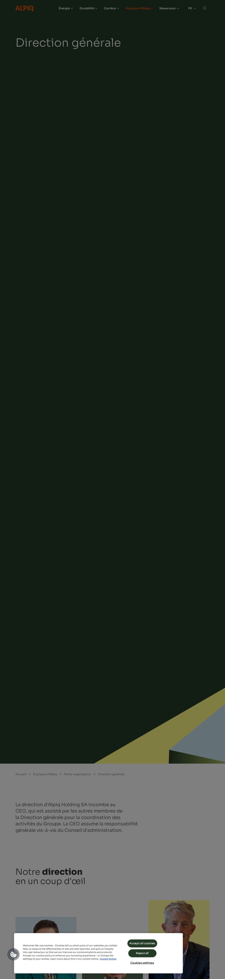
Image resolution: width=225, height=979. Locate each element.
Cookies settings (142, 962)
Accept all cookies (142, 943)
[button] (13, 954)
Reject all (142, 953)
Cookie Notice (108, 959)
